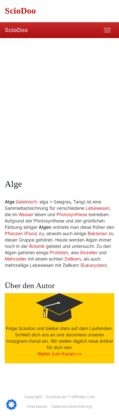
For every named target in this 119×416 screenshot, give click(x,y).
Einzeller (88, 252)
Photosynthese (71, 214)
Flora (31, 233)
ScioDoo (16, 30)
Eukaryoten (93, 265)
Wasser (25, 214)
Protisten (59, 252)
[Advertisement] (59, 100)
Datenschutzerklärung (71, 406)
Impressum (37, 406)
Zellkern (72, 258)
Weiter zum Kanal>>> (59, 353)
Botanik (37, 246)
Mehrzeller (15, 258)
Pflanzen (14, 233)
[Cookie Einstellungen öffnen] (11, 408)
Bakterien (97, 233)
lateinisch (27, 201)
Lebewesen (97, 208)
